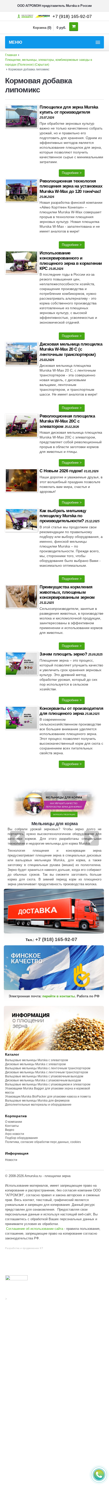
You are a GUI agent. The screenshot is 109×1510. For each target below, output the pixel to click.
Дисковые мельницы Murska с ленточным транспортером (46, 1072)
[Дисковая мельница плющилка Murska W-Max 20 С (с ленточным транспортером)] (21, 354)
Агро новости (14, 1134)
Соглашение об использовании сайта (34, 1229)
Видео (9, 1130)
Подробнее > (72, 173)
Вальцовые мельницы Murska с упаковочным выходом (44, 1076)
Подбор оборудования (21, 1138)
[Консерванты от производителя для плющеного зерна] (21, 719)
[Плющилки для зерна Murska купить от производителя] (21, 117)
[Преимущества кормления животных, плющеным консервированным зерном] (21, 597)
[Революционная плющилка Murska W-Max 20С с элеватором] (21, 426)
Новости (11, 1160)
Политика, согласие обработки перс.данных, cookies (43, 1142)
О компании (13, 1122)
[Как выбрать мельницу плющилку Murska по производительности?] (21, 521)
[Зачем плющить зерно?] (21, 665)
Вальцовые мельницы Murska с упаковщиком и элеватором (47, 1084)
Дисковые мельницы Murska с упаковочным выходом (43, 1080)
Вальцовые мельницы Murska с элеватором (36, 1060)
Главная (11, 55)
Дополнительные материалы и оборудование (38, 1104)
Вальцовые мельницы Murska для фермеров (37, 1100)
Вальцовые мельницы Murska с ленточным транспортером (47, 1068)
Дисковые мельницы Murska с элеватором (35, 1064)
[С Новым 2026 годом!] (21, 481)
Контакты (12, 1126)
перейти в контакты (58, 996)
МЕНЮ (15, 42)
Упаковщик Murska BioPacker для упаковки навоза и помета (48, 1096)
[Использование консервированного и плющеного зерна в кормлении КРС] (21, 263)
